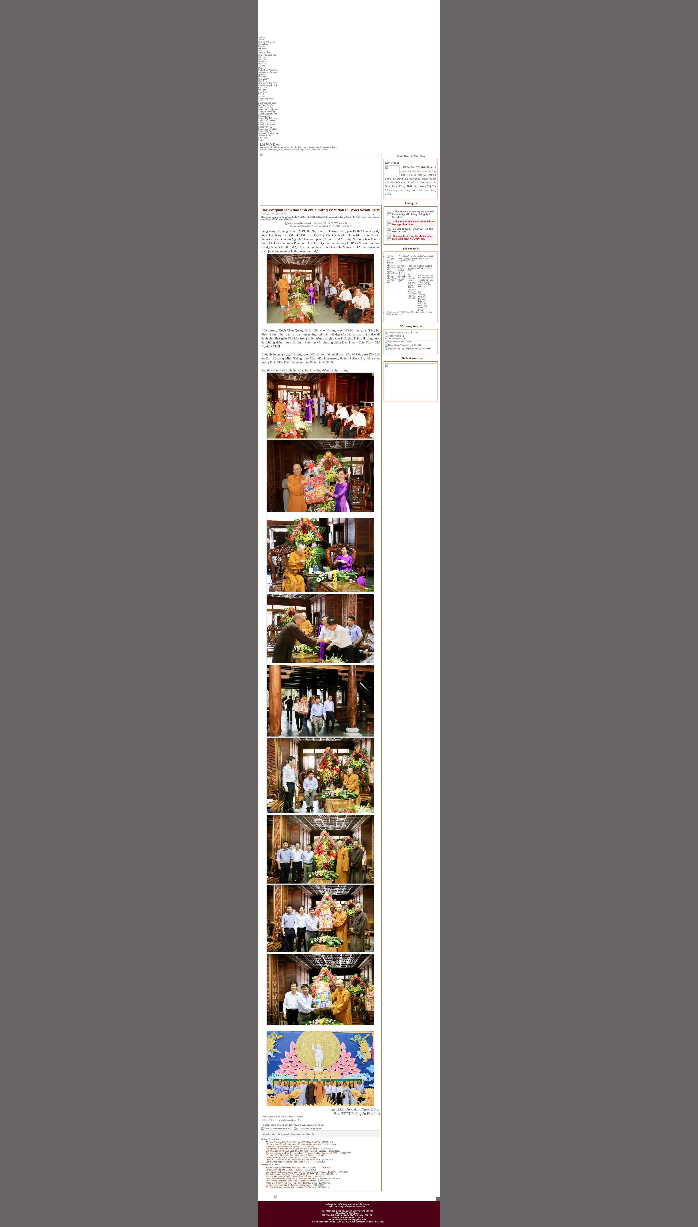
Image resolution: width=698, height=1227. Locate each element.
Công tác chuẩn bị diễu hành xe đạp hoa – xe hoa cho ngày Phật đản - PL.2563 (301, 1172)
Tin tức (261, 40)
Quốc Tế (262, 68)
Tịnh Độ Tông (264, 53)
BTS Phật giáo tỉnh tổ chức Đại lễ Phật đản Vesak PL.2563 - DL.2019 (296, 1151)
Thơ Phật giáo (312, 1198)
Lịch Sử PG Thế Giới (267, 83)
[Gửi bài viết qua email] (369, 214)
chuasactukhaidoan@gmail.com (350, 1219)
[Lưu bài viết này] (378, 214)
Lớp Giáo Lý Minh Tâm (268, 133)
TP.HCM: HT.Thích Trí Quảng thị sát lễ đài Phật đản (288, 1176)
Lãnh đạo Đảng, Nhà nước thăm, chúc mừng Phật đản (290, 1155)
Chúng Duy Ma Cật (266, 122)
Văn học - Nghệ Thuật (268, 85)
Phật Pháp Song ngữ (267, 55)
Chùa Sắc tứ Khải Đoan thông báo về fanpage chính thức (413, 223)
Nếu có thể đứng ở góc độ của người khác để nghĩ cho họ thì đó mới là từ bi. (293, 149)
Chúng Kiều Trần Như (267, 118)
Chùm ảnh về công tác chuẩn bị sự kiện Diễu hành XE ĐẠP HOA (412, 237)
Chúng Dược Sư (265, 107)
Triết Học (262, 57)
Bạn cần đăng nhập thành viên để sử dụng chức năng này (288, 1134)
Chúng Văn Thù (265, 127)
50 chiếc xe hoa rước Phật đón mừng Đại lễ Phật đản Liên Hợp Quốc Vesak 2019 (301, 1153)
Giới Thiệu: (392, 162)
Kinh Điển (262, 59)
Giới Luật (262, 61)
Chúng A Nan (264, 116)
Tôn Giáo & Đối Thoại (267, 72)
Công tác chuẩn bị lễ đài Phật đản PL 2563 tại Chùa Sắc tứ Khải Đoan (296, 1178)
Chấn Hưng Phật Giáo (268, 70)
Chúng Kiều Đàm (265, 131)
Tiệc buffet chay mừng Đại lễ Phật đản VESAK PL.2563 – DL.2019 (295, 1174)
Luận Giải (262, 64)
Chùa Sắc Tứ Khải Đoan (411, 155)
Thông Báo (263, 44)
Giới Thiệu (262, 138)
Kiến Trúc (262, 88)
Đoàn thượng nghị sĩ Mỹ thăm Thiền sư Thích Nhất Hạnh (291, 1181)
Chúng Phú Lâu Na (266, 120)
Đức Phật (262, 77)
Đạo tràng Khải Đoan (267, 103)
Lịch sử (261, 74)
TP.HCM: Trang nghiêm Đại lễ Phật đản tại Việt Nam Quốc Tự (293, 1142)
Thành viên (349, 1198)
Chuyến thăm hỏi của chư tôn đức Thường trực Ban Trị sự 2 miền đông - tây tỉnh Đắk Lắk (426, 280)
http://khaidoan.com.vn (351, 1217)
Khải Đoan (262, 81)
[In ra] (374, 214)
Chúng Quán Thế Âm (267, 114)
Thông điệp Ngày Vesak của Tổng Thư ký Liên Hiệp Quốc (291, 1183)
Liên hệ (366, 1198)
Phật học (262, 46)
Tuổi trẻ (261, 66)
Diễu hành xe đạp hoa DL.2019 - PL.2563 (284, 1157)
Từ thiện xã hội (264, 135)
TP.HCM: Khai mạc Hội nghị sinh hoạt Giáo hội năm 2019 (291, 1187)
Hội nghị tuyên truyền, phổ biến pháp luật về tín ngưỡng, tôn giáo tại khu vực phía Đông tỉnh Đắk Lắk (415, 258)
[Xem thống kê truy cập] (283, 1198)
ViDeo (260, 140)
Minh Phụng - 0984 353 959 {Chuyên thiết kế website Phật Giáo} (353, 1222)
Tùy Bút (261, 96)
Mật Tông (262, 48)
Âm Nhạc (262, 90)
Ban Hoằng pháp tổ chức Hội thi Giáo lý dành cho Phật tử (291, 1167)
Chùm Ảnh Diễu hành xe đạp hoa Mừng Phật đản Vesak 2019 (293, 1159)
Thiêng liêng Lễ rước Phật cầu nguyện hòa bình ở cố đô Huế (292, 1149)
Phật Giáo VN (264, 79)
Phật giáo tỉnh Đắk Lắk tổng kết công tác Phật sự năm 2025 (420, 268)
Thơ (260, 101)
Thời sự (261, 37)
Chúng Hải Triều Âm (267, 111)
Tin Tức (331, 1198)
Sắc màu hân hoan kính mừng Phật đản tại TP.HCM (288, 1162)
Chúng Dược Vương (267, 125)
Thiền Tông (263, 50)
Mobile (414, 1198)
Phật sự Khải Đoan (266, 42)
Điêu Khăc (262, 92)
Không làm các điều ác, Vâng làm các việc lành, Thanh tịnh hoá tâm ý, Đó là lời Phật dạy (299, 147)
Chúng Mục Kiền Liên (267, 129)
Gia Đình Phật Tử (266, 105)
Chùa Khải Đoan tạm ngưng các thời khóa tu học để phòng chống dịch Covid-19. (413, 214)
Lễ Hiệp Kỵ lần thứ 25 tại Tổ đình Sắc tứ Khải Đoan (288, 1185)
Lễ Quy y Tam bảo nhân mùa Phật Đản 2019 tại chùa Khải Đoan (294, 1144)
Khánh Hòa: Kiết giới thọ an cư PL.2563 (283, 1146)
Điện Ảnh (262, 94)
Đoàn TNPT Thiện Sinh (268, 109)
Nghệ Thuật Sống (266, 98)
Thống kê (382, 1198)
